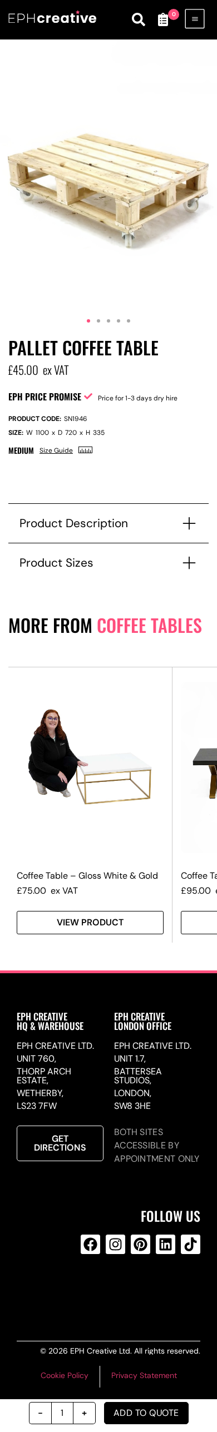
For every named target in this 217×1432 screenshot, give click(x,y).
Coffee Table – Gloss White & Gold (87, 875)
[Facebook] (90, 1244)
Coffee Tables (149, 625)
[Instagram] (115, 1244)
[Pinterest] (140, 1244)
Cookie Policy (64, 1375)
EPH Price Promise (44, 396)
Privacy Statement (144, 1375)
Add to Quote (146, 1413)
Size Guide (56, 450)
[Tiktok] (190, 1244)
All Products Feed (113, 1289)
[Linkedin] (165, 1244)
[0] (163, 19)
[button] (88, 321)
